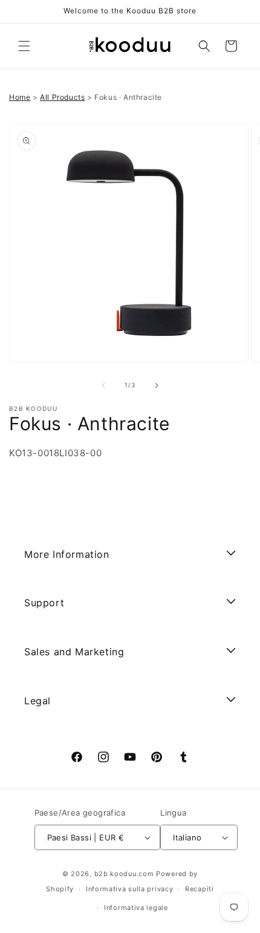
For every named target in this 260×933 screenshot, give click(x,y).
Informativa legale (136, 907)
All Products (62, 97)
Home (19, 97)
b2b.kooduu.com (124, 873)
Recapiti (199, 889)
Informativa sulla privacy (130, 889)
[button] (24, 46)
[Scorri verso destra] (156, 385)
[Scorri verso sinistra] (103, 385)
